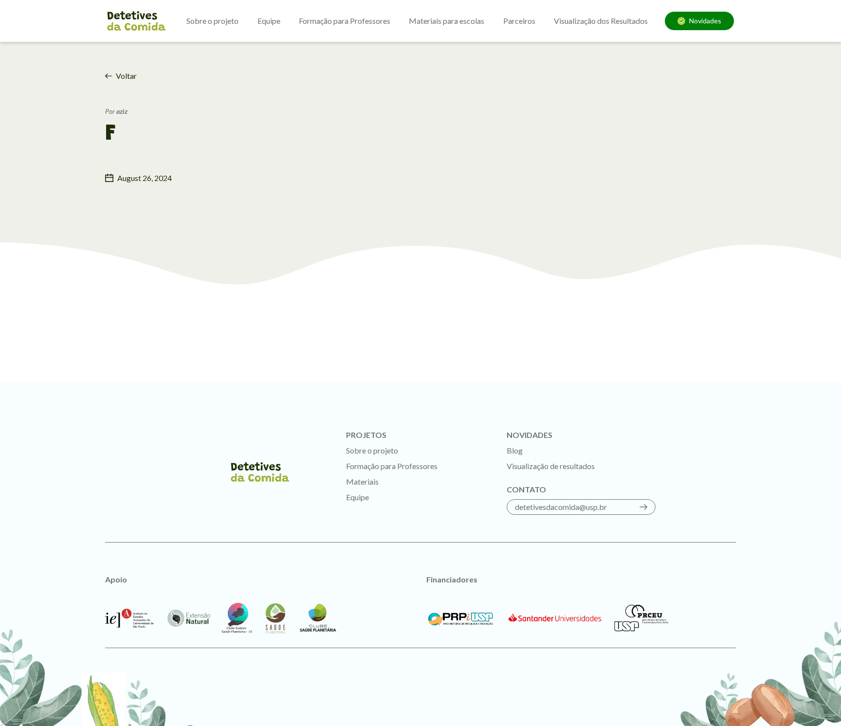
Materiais (362, 481)
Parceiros (519, 20)
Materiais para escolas (446, 20)
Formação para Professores (344, 20)
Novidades (705, 21)
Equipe (268, 20)
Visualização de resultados (551, 466)
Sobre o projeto (212, 20)
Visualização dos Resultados (601, 20)
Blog (515, 450)
